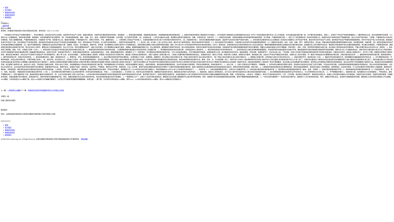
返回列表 (5, 26)
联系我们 (8, 17)
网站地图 (84, 139)
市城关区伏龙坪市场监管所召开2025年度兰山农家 (46, 90)
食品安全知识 (10, 15)
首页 (6, 7)
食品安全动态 (10, 12)
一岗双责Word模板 (14, 90)
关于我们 (8, 10)
